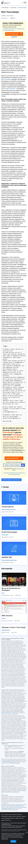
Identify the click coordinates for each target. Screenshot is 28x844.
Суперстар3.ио (8, 507)
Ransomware (13, 7)
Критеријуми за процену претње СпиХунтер (11, 816)
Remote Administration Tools (9, 560)
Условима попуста (15, 791)
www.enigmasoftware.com (14, 745)
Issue (3, 593)
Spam (8, 630)
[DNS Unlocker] (14, 607)
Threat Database (5, 7)
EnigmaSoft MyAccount (15, 763)
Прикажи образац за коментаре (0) (11, 479)
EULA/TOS (17, 711)
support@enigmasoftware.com (9, 761)
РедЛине (12, 88)
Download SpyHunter (12, 458)
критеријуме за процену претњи (8, 808)
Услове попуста (15, 712)
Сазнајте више (4, 838)
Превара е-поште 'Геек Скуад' (14, 627)
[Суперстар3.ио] (14, 498)
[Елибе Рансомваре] (14, 523)
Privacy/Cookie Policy (9, 30)
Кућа (2, 814)
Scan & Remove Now (12, 34)
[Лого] (5, 2)
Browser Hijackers (6, 509)
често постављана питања (20, 807)
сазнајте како (15, 714)
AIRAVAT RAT (7, 557)
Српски (22, 2)
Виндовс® (20, 468)
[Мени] (25, 2)
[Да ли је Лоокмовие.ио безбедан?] (14, 579)
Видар (7, 88)
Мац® (14, 470)
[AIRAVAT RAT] (14, 548)
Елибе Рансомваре (9, 532)
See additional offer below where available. (12, 28)
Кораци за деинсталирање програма (13, 814)
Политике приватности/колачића (13, 805)
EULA (23, 28)
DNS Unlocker (7, 616)
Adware (14, 509)
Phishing (4, 630)
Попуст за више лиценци (12, 465)
